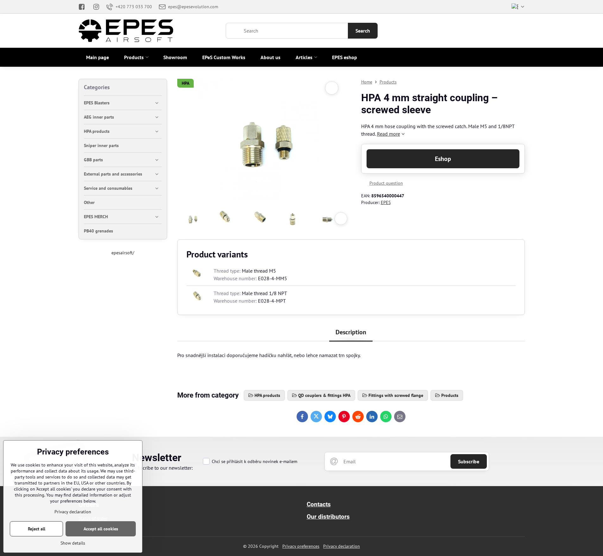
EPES (386, 202)
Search (362, 31)
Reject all (36, 529)
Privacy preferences (300, 546)
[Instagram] (96, 6)
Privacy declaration (341, 546)
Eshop (443, 159)
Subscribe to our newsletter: (162, 468)
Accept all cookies (101, 529)
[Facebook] (84, 6)
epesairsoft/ (122, 253)
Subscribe (468, 461)
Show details (72, 543)
